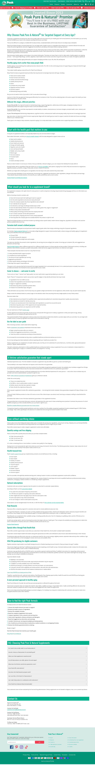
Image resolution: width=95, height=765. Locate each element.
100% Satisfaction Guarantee (55, 744)
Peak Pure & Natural (45, 761)
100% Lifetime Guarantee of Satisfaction (21, 375)
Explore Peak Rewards (13, 524)
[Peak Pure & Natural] (8, 3)
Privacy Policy (26, 755)
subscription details (27, 489)
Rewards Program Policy (46, 755)
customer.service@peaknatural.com (16, 709)
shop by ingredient (43, 166)
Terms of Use (34, 755)
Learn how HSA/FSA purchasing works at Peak (19, 572)
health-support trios (16, 454)
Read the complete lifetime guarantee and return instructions (23, 405)
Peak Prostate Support (13, 246)
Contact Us (52, 742)
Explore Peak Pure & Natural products (17, 177)
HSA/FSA (70, 746)
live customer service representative (54, 502)
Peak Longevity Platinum (20, 231)
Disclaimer (64, 755)
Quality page (26, 310)
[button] (87, 1)
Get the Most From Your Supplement (76, 740)
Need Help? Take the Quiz (50, 1)
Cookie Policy (57, 755)
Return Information (73, 737)
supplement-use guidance (17, 327)
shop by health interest (32, 136)
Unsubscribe (72, 755)
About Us (52, 740)
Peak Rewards (61, 1)
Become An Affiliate (73, 744)
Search (51, 737)
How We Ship (52, 746)
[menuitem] (83, 1)
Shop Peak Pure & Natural (14, 633)
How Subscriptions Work (74, 742)
